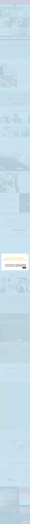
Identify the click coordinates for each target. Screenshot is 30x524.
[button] (27, 255)
